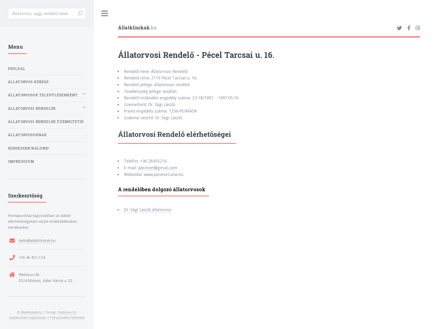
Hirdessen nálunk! (28, 148)
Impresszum (21, 161)
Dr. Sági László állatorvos (147, 209)
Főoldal (16, 68)
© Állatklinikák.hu (30, 312)
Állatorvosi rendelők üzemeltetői (46, 121)
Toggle (105, 13)
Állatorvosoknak (27, 135)
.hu (137, 28)
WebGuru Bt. (67, 312)
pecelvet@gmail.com (157, 167)
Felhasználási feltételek (67, 317)
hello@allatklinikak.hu (37, 240)
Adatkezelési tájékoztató (27, 317)
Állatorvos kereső (28, 82)
